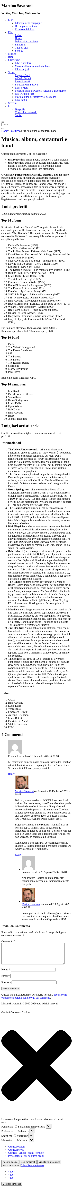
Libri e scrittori (23, 63)
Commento (8, 941)
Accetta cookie (10, 1162)
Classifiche (14, 59)
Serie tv (19, 50)
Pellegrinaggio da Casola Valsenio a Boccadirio (40, 90)
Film (10, 32)
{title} (11, 1171)
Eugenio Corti (22, 75)
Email (5, 975)
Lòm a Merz (21, 87)
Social (18, 115)
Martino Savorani (24, 791)
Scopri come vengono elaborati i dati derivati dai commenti (34, 996)
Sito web (6, 982)
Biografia (20, 109)
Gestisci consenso (12, 1184)
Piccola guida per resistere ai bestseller (35, 96)
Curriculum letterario (26, 112)
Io (9, 106)
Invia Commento (11, 988)
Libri (10, 19)
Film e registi (22, 69)
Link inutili (21, 99)
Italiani (18, 35)
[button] (36, 1066)
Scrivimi (12, 103)
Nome (5, 969)
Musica (12, 53)
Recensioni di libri (24, 29)
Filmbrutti (20, 44)
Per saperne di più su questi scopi (26, 1155)
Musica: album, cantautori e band (32, 66)
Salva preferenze (11, 1165)
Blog (10, 56)
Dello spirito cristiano (26, 41)
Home (4, 130)
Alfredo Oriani (23, 78)
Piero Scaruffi (22, 81)
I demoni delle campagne (28, 23)
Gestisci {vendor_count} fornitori (26, 1152)
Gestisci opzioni (16, 1146)
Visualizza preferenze (49, 1162)
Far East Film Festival (26, 84)
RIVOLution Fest (24, 93)
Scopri (11, 72)
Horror (18, 38)
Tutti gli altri (21, 47)
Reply (11, 773)
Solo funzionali (28, 1162)
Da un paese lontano (26, 26)
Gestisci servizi (16, 1149)
